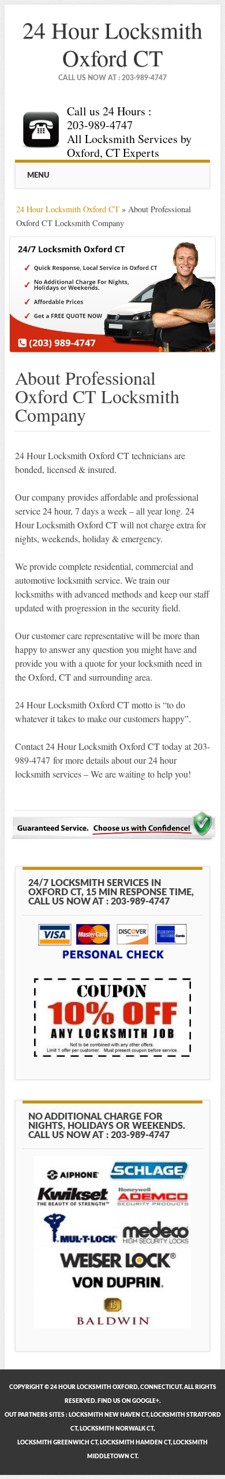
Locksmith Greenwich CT (57, 1443)
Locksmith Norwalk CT (116, 1429)
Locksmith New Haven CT (108, 1415)
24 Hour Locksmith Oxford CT (112, 43)
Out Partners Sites (35, 1415)
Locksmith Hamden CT (135, 1443)
